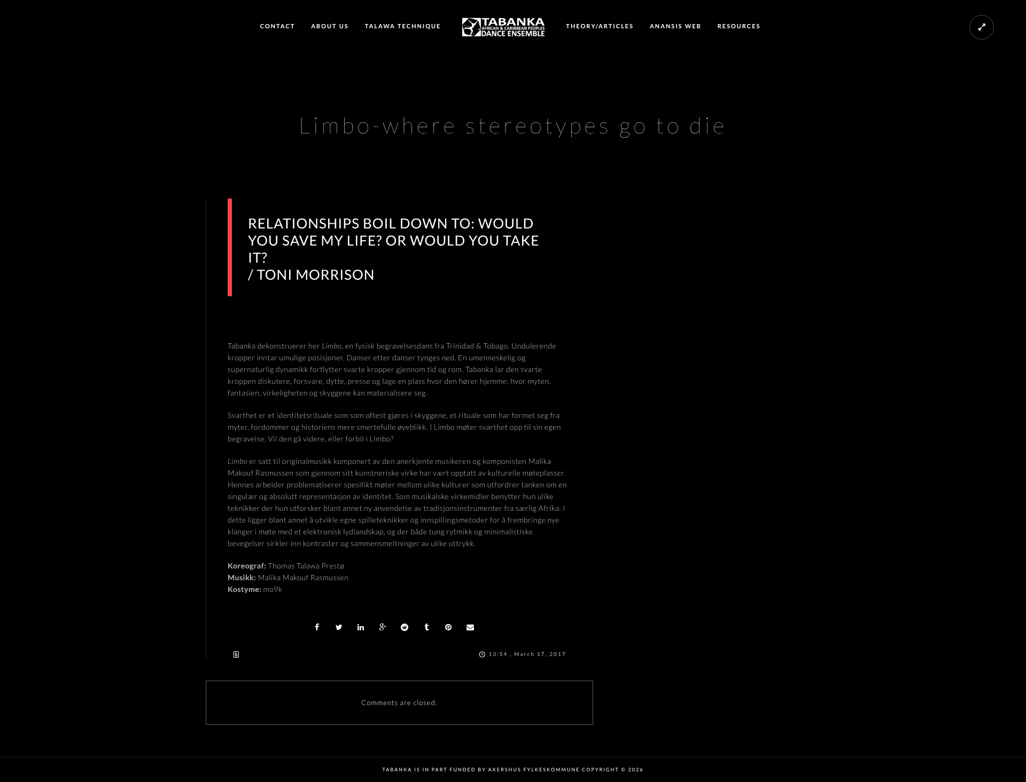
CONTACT (278, 26)
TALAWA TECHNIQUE (403, 26)
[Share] (317, 627)
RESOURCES (739, 26)
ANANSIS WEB (676, 26)
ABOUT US (329, 26)
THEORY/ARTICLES (600, 26)
